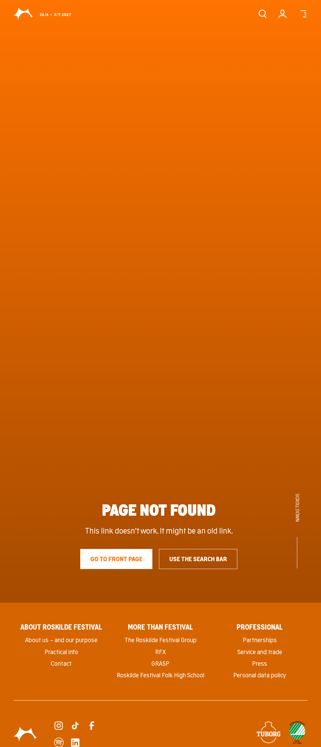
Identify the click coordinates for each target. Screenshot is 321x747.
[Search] (262, 14)
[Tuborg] (268, 733)
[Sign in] (282, 14)
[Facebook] (92, 726)
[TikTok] (75, 726)
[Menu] (302, 14)
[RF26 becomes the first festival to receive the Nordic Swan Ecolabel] (297, 732)
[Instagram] (59, 726)
